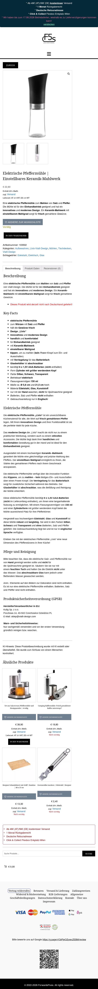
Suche (88, 853)
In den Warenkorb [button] (19, 741)
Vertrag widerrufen (19, 890)
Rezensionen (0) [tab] (52, 268)
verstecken (49, 24)
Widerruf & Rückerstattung (31, 894)
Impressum (49, 901)
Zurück (10, 65)
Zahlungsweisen (81, 890)
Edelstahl (22, 255)
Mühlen (53, 248)
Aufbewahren (22, 248)
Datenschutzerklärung (50, 897)
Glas (42, 255)
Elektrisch (33, 255)
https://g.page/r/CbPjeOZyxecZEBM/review (64, 939)
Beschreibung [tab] (13, 268)
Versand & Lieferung (58, 890)
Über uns (82, 897)
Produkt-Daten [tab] (32, 268)
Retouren (39, 890)
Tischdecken (64, 248)
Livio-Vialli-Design (39, 248)
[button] (68, 73)
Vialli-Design (9, 251)
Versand (11, 194)
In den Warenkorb (16, 235)
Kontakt (69, 897)
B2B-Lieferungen (58, 894)
